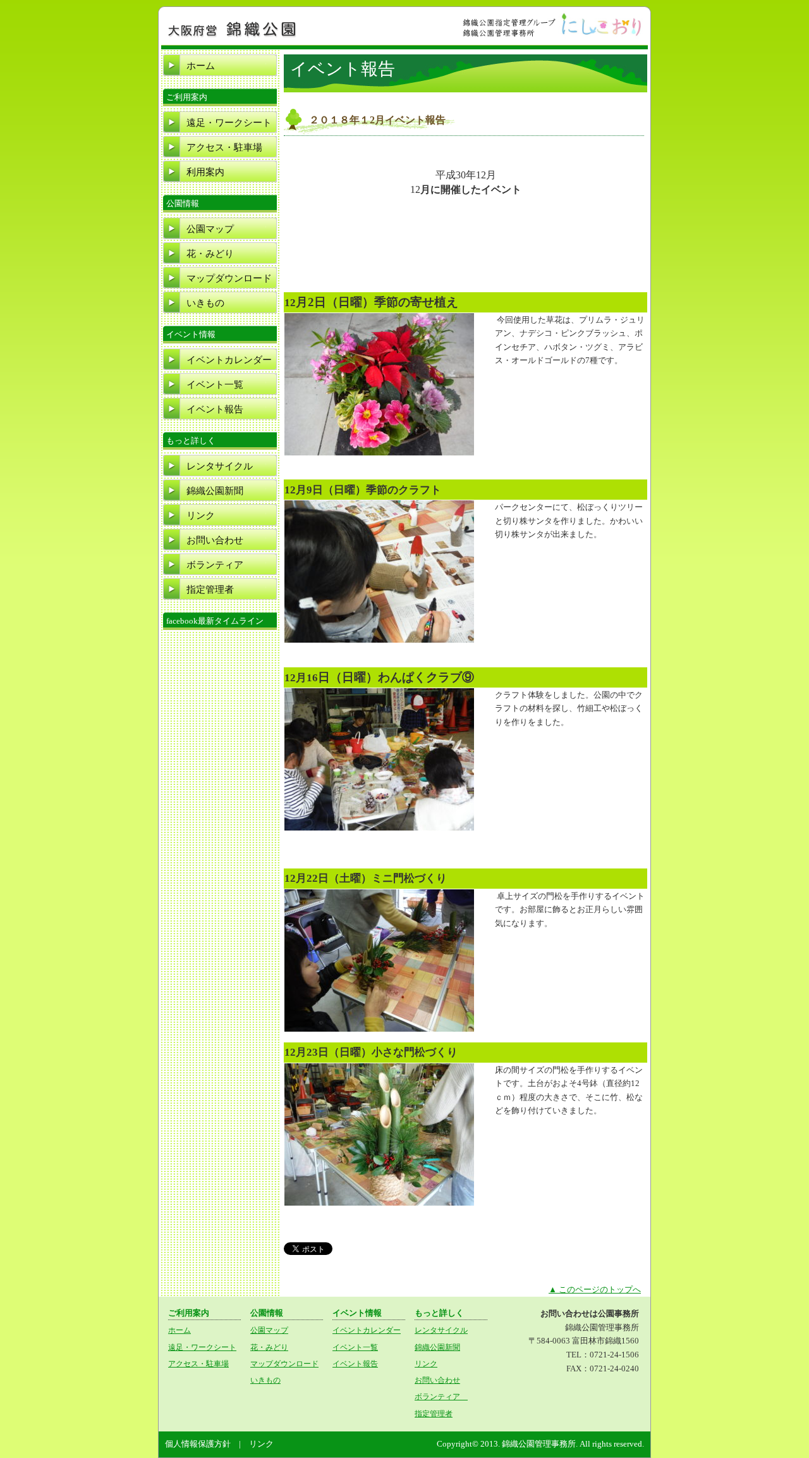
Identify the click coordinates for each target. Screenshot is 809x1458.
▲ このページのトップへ (595, 1289)
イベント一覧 (214, 385)
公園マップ (210, 229)
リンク (200, 515)
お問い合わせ (214, 540)
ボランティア (219, 565)
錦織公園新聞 (214, 491)
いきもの (205, 303)
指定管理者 (210, 589)
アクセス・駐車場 (224, 147)
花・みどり (210, 254)
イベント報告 (214, 409)
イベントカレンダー (229, 360)
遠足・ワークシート (229, 123)
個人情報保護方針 (198, 1444)
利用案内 (205, 172)
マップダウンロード (229, 278)
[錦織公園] (232, 36)
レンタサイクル (219, 466)
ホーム (200, 66)
